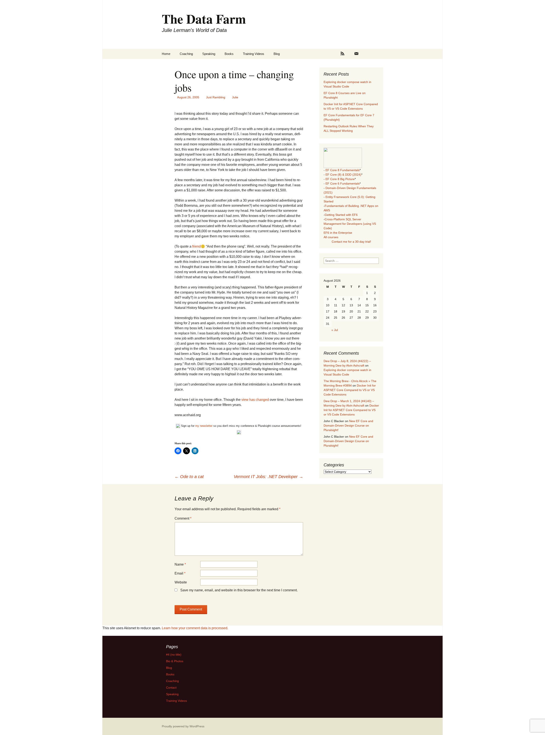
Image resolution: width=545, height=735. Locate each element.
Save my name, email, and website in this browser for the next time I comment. (239, 590)
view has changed (255, 399)
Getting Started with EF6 (341, 214)
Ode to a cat (189, 476)
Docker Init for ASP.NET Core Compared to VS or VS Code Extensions (350, 390)
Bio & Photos (174, 661)
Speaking (208, 54)
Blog (277, 54)
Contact (171, 687)
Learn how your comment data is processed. (195, 628)
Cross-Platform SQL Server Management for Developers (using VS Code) (350, 224)
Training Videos (253, 54)
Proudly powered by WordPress (183, 726)
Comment (183, 518)
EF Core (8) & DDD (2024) (343, 174)
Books (229, 54)
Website (181, 582)
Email (180, 573)
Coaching (186, 54)
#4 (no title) (173, 654)
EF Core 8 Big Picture (340, 179)
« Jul (334, 330)
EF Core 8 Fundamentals (343, 170)
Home (166, 54)
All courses (331, 237)
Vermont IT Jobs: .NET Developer (268, 476)
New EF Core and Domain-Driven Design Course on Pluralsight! (348, 425)
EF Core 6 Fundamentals (343, 183)
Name (180, 564)
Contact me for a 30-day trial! (351, 241)
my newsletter (203, 425)
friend (196, 246)
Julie (235, 97)
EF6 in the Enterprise (338, 232)
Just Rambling (215, 97)
